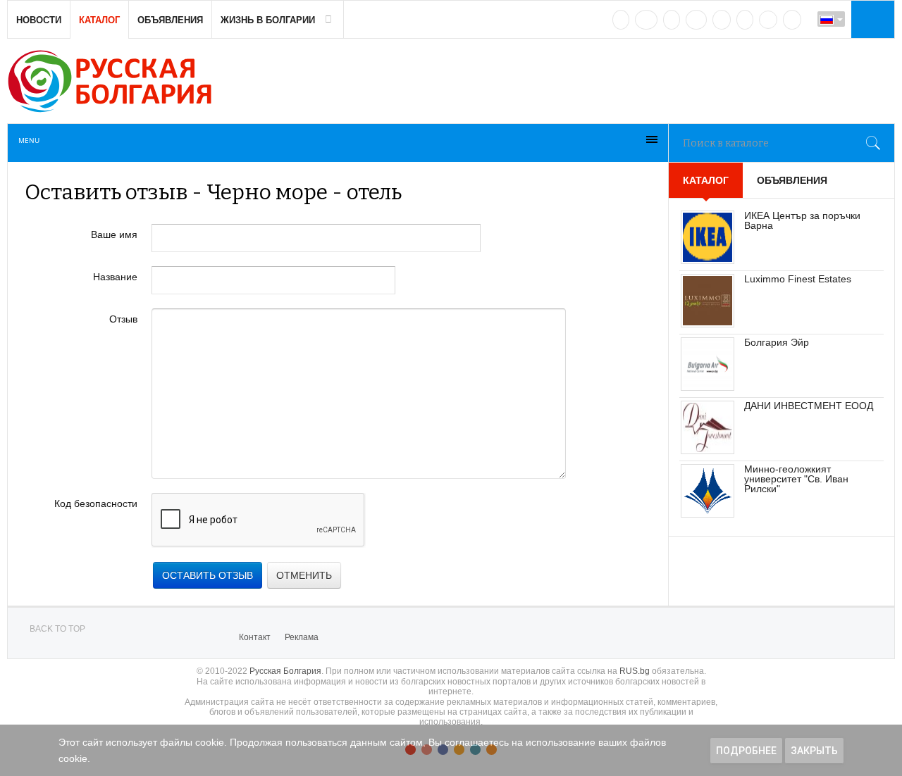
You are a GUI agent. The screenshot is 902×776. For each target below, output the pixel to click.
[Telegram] (745, 20)
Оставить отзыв (207, 575)
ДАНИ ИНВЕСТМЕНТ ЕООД (808, 406)
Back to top (57, 629)
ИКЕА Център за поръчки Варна (802, 220)
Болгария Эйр (776, 342)
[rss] (792, 20)
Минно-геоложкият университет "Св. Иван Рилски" (796, 479)
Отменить (304, 575)
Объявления (170, 20)
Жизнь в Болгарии (268, 20)
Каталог (99, 20)
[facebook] (646, 20)
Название (115, 276)
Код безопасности (95, 503)
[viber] (768, 20)
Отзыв (123, 319)
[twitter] (671, 20)
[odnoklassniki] (696, 20)
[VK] (621, 20)
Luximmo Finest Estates (797, 279)
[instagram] (722, 20)
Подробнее (746, 750)
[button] (871, 19)
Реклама (302, 637)
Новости (38, 20)
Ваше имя (114, 234)
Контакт (255, 637)
